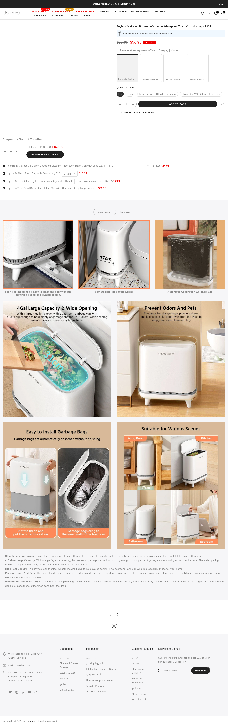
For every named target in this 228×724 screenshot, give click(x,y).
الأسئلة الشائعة (139, 699)
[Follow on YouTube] (29, 692)
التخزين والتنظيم (67, 672)
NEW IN (104, 11)
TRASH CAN (39, 15)
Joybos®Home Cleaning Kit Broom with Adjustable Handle (39, 181)
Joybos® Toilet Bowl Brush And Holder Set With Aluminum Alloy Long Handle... (51, 188)
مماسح (63, 684)
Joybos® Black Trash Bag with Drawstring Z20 (33, 173)
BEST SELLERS (85, 11)
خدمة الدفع (137, 688)
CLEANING (58, 15)
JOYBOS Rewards (96, 691)
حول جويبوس (92, 657)
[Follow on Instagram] (16, 692)
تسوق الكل (65, 657)
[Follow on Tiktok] (35, 692)
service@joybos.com (18, 665)
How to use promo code (99, 680)
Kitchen (64, 678)
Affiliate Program (95, 686)
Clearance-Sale (62, 11)
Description (104, 212)
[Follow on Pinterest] (23, 692)
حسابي (135, 657)
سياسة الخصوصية (94, 674)
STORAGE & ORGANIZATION (132, 11)
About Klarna (139, 694)
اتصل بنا (136, 663)
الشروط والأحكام (94, 663)
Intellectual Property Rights (101, 669)
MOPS (74, 15)
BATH (87, 15)
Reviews (125, 212)
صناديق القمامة (67, 690)
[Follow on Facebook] (4, 692)
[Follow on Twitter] (10, 692)
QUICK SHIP (40, 11)
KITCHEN (160, 11)
